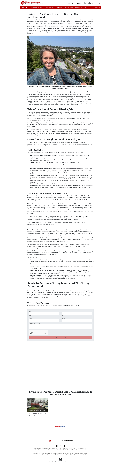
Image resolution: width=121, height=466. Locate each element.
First (30, 315)
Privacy (67, 436)
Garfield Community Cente (74, 168)
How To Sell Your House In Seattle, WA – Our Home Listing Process (65, 434)
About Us (85, 434)
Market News (78, 7)
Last (62, 315)
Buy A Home (45, 434)
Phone (30, 318)
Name (31, 311)
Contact (97, 7)
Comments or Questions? (36, 323)
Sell (22, 7)
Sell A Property (37, 434)
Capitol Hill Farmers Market (53, 185)
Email (63, 318)
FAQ (71, 436)
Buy (27, 7)
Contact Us (62, 436)
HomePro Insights (53, 436)
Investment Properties (36, 7)
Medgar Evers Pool (35, 172)
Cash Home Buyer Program (41, 436)
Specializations (49, 7)
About (86, 7)
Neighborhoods (69, 7)
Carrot (72, 461)
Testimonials (60, 7)
